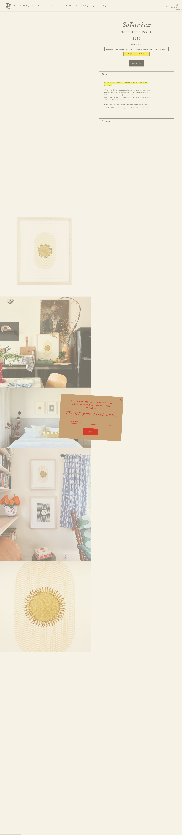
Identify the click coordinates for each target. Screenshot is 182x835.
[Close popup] (120, 399)
